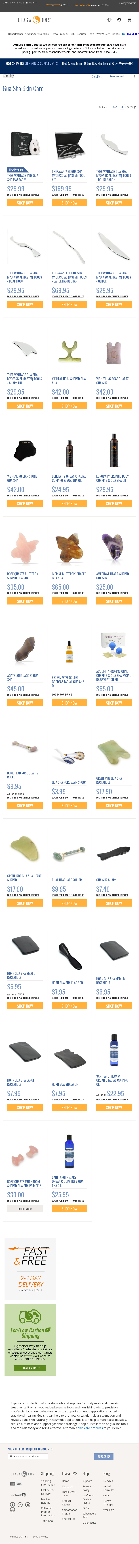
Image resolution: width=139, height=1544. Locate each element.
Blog (106, 1473)
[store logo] (34, 20)
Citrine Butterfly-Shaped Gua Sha (69, 575)
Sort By (96, 76)
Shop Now (25, 203)
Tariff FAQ (47, 1520)
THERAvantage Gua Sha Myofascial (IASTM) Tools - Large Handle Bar (69, 277)
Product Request (66, 1502)
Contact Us (68, 1519)
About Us (67, 1486)
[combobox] (73, 19)
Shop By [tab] (8, 76)
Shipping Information (48, 1482)
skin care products (90, 1428)
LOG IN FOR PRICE (62, 694)
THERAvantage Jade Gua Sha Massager (22, 177)
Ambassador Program (69, 1511)
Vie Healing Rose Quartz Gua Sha (112, 380)
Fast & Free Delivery (48, 1491)
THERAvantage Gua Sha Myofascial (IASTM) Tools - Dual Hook (24, 277)
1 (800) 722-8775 (127, 3)
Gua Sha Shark (106, 879)
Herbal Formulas (108, 1488)
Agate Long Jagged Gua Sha (22, 677)
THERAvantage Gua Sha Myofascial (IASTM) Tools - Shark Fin (24, 378)
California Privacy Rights (88, 1499)
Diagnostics (89, 1522)
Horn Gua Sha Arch (65, 1084)
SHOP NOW (69, 703)
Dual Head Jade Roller (67, 879)
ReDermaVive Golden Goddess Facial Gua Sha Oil (68, 681)
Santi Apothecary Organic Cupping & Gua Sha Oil (67, 1181)
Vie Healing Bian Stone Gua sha (22, 478)
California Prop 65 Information (48, 1511)
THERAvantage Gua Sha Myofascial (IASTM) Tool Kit (68, 175)
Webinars (108, 1510)
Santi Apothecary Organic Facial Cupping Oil (112, 1080)
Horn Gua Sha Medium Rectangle (110, 980)
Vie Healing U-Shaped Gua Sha (69, 380)
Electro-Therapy (108, 1502)
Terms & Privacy (39, 1536)
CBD (106, 1495)
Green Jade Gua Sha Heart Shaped (24, 877)
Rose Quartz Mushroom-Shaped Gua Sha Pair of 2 (24, 1183)
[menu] (69, 35)
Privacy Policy (87, 1488)
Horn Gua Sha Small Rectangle (21, 975)
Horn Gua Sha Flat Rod (67, 982)
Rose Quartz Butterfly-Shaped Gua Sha (23, 575)
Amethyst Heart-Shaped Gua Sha (112, 575)
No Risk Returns (45, 1500)
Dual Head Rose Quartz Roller (23, 775)
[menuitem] (15, 34)
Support (87, 1481)
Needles (108, 1481)
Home (65, 1481)
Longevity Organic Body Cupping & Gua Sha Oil (112, 478)
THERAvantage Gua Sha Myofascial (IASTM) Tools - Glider (113, 277)
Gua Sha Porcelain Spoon (69, 782)
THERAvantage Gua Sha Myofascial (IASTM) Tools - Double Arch (113, 175)
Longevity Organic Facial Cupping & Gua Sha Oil (69, 478)
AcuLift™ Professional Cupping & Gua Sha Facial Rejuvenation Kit (113, 675)
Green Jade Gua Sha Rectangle (109, 780)
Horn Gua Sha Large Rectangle (20, 1082)
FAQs (86, 1508)
